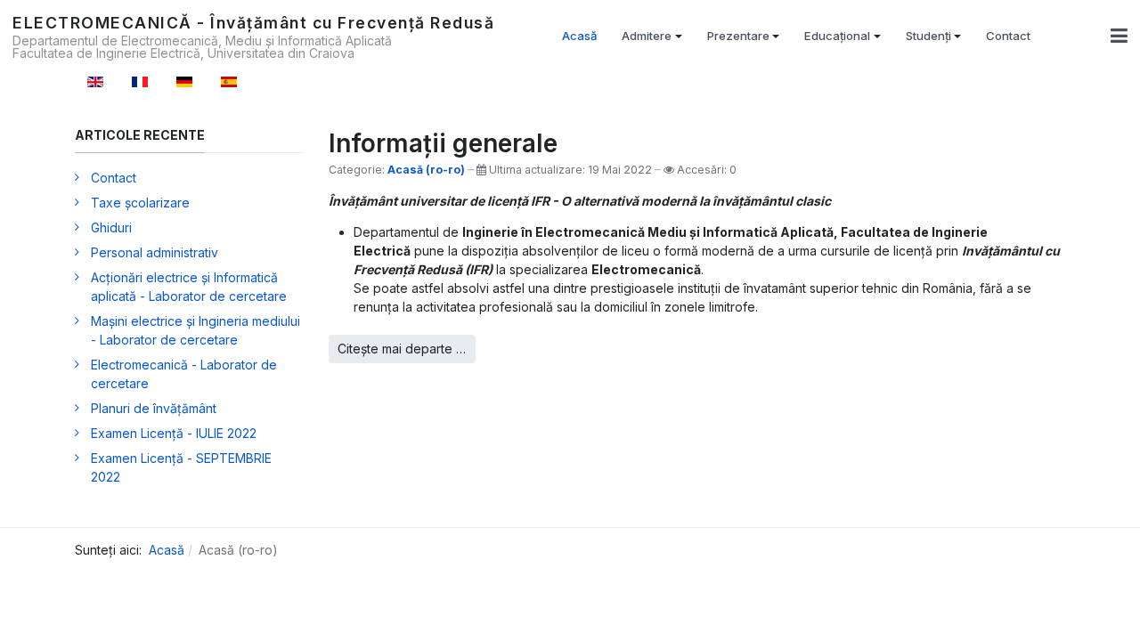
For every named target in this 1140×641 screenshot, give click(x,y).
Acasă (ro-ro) (426, 169)
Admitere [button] (647, 35)
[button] (1119, 35)
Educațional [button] (837, 35)
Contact (1008, 35)
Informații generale (443, 143)
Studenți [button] (928, 35)
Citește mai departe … (402, 348)
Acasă (579, 35)
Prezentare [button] (738, 35)
